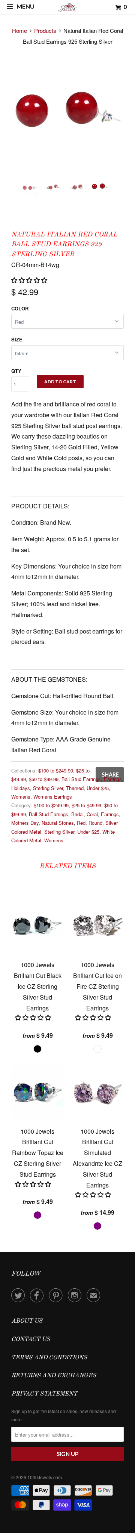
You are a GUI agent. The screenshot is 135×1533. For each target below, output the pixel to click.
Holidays (20, 788)
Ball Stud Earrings (81, 779)
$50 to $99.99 (43, 779)
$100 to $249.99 (55, 770)
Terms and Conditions (49, 1358)
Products (45, 30)
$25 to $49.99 (86, 805)
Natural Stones (58, 822)
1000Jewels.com (44, 1477)
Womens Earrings (52, 796)
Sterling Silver (48, 788)
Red (81, 822)
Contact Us (30, 1339)
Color (19, 308)
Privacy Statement (44, 1394)
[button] (30, 280)
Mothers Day (25, 822)
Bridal (77, 814)
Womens (20, 796)
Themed (75, 788)
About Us (26, 1321)
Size (16, 339)
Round (95, 822)
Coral (92, 814)
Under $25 (98, 788)
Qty (16, 370)
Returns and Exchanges (53, 1376)
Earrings (113, 779)
